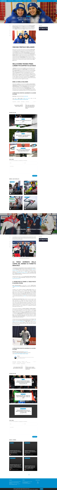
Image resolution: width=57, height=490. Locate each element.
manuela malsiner (23, 101)
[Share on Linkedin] (10, 35)
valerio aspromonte (23, 363)
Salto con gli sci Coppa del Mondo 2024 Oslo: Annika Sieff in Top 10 (30, 191)
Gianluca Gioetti (24, 21)
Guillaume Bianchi (28, 362)
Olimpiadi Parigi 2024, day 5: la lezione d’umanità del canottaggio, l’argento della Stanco (15, 451)
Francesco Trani (24, 362)
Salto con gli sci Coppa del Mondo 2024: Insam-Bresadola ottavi (30, 207)
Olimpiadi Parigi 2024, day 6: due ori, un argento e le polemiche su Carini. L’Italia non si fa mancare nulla (23, 411)
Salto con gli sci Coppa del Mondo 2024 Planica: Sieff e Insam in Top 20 (23, 150)
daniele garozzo (19, 361)
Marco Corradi (21, 413)
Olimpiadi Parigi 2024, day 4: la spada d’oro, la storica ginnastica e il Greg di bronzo (30, 451)
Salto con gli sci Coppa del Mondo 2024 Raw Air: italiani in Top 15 (15, 191)
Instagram (21, 99)
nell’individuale (19, 272)
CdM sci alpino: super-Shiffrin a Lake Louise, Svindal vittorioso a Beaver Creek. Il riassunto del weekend (30, 107)
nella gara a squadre (24, 272)
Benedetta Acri (27, 208)
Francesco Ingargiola (19, 362)
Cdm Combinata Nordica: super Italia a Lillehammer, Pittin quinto (18, 368)
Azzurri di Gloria (13, 193)
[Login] (54, 1)
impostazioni (36, 489)
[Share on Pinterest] (10, 33)
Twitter (18, 99)
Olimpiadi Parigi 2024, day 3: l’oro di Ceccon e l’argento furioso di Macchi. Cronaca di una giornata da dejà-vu (16, 466)
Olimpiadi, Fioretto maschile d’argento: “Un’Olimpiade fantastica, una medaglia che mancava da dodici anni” (23, 382)
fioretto (26, 361)
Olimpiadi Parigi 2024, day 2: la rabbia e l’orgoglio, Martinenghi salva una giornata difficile (30, 467)
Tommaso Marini (18, 363)
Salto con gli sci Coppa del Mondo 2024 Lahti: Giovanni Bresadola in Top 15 (15, 206)
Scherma (28, 227)
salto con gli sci (27, 98)
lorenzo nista (14, 363)
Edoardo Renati (21, 137)
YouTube (24, 99)
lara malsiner (18, 101)
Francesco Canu (21, 384)
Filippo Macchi (23, 361)
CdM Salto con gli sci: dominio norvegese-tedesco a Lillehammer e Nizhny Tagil (30, 368)
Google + (27, 99)
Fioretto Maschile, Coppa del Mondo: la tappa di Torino (18, 106)
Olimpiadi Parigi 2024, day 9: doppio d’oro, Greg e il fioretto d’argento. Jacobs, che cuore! (23, 396)
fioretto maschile (14, 362)
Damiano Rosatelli (14, 361)
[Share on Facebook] (10, 30)
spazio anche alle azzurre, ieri (16, 278)
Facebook (15, 99)
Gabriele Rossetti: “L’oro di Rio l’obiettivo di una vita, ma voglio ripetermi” (23, 136)
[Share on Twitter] (10, 32)
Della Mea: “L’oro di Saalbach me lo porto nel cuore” (23, 121)
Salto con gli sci (23, 148)
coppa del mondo (14, 101)
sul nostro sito (26, 96)
